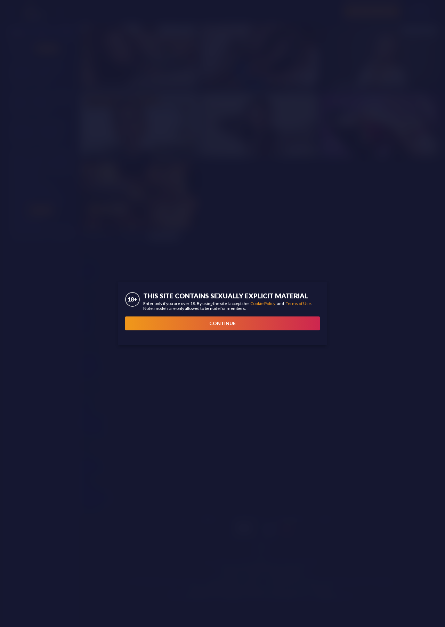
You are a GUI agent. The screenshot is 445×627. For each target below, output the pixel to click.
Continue (222, 323)
